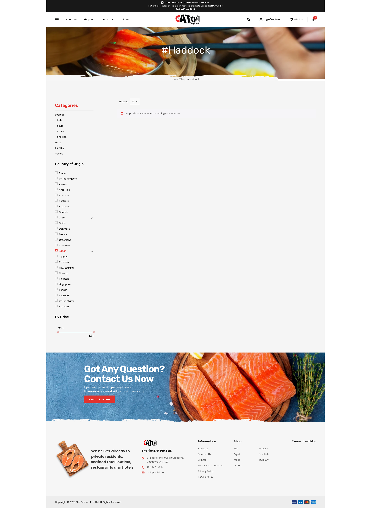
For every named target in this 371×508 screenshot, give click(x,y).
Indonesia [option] (64, 245)
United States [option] (66, 301)
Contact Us (106, 19)
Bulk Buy (264, 460)
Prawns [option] (61, 131)
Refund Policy (205, 477)
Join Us (124, 19)
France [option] (63, 234)
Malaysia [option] (64, 262)
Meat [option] (58, 142)
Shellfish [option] (62, 137)
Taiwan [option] (63, 290)
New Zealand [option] (66, 267)
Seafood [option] (59, 114)
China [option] (62, 223)
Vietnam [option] (64, 306)
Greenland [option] (65, 240)
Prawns (263, 448)
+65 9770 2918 (155, 467)
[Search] (251, 19)
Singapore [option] (65, 284)
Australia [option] (64, 201)
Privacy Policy (206, 471)
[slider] (57, 332)
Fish (236, 448)
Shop (87, 19)
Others (238, 465)
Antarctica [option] (65, 195)
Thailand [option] (64, 295)
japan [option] (64, 256)
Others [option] (59, 153)
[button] (74, 217)
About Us (71, 19)
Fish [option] (59, 120)
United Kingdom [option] (68, 178)
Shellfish (264, 454)
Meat (237, 460)
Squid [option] (60, 126)
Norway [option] (63, 273)
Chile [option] (62, 217)
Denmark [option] (64, 228)
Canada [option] (63, 212)
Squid (237, 454)
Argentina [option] (64, 206)
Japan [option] (62, 251)
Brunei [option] (62, 173)
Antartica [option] (64, 190)
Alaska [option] (63, 184)
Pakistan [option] (64, 278)
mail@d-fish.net (156, 472)
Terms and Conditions (210, 465)
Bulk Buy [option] (59, 148)
